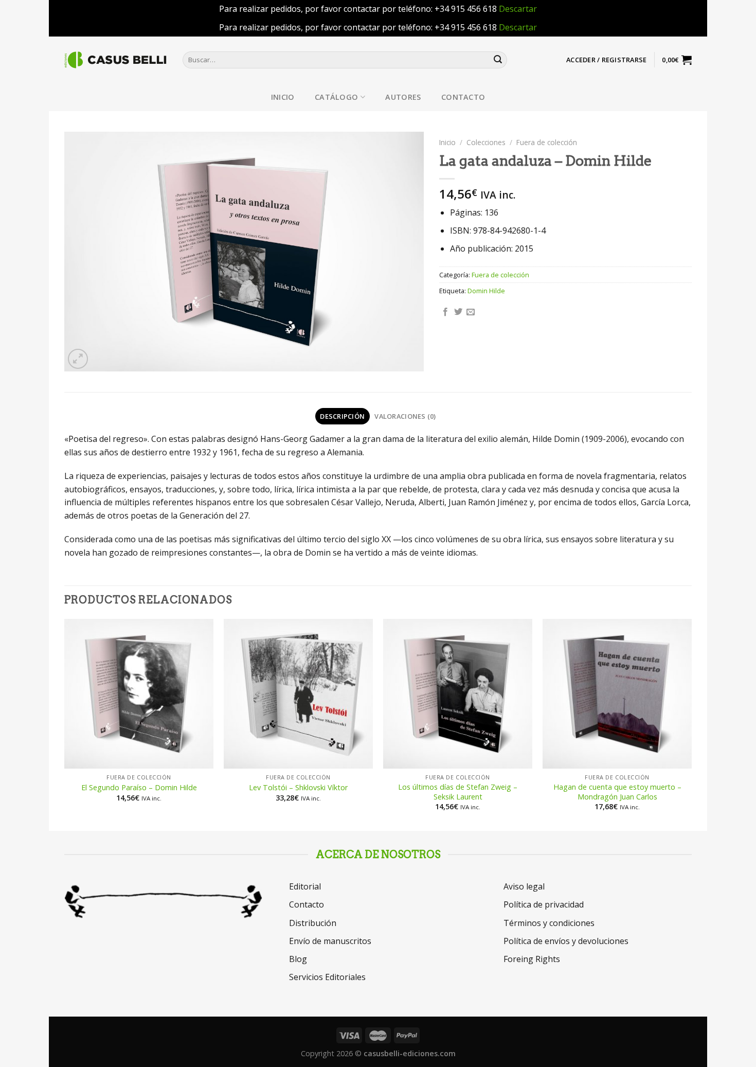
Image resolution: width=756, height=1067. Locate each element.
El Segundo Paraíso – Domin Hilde (139, 787)
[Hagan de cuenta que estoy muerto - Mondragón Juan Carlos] (617, 693)
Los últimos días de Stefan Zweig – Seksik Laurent (457, 792)
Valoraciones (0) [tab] (405, 416)
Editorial (305, 886)
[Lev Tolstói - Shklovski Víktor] (298, 693)
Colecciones (486, 142)
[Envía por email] (470, 312)
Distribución (312, 923)
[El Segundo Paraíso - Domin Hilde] (138, 693)
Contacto (463, 97)
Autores (403, 97)
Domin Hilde (486, 290)
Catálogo (336, 97)
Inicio (283, 97)
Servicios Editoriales (327, 977)
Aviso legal (524, 886)
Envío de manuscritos (330, 941)
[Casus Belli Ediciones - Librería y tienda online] (115, 59)
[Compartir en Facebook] (445, 312)
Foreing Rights (531, 959)
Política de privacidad (543, 904)
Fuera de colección (546, 142)
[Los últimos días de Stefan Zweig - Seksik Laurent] (457, 693)
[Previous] (65, 724)
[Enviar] (498, 59)
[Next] (691, 724)
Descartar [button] (518, 8)
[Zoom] (78, 359)
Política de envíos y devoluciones (565, 941)
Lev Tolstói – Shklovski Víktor (298, 787)
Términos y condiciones (549, 923)
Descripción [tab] (342, 416)
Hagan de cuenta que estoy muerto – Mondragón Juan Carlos (617, 792)
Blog (298, 959)
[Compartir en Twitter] (458, 312)
